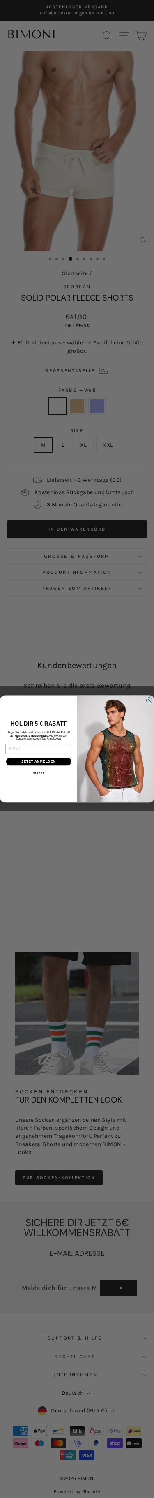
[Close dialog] (149, 700)
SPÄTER (38, 773)
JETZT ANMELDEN (38, 761)
